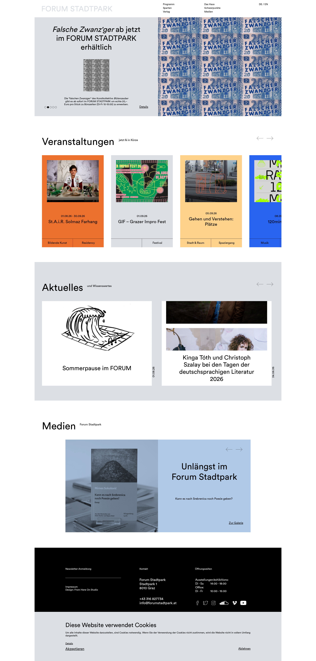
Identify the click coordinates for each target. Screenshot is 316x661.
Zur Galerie (236, 523)
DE (261, 4)
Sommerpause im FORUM (96, 368)
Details (143, 106)
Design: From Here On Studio (81, 590)
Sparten (167, 8)
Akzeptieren (74, 649)
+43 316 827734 (151, 599)
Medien (208, 12)
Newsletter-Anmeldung (78, 569)
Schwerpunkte (212, 8)
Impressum (71, 587)
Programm (168, 4)
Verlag (166, 12)
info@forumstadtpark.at (158, 603)
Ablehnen (244, 648)
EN (266, 4)
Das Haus (209, 4)
